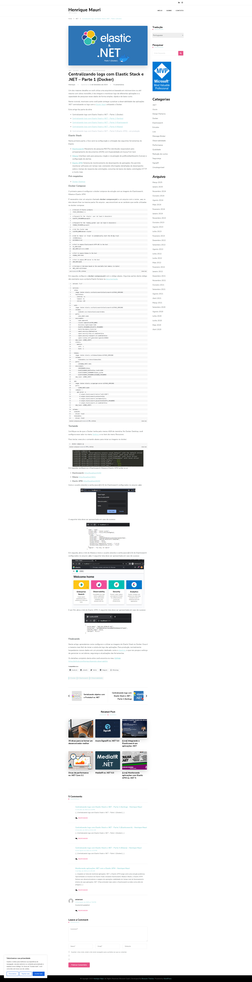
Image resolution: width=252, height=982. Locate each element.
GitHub (84, 271)
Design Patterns (159, 114)
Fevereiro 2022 (158, 267)
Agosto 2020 (157, 311)
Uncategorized (158, 167)
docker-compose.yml (75, 421)
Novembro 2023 (159, 218)
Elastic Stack (101, 104)
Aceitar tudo (38, 974)
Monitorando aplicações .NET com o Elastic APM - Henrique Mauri (102, 868)
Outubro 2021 (158, 285)
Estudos (155, 127)
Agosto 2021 (157, 294)
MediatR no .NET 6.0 (104, 773)
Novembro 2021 (159, 280)
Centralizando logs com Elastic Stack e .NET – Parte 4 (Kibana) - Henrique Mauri (108, 848)
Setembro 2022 (158, 245)
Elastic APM (77, 163)
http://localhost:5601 (87, 477)
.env (70, 271)
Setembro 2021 (158, 289)
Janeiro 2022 (157, 271)
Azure (154, 109)
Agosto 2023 (157, 227)
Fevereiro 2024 (158, 209)
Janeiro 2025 (157, 187)
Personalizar (12, 974)
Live (154, 132)
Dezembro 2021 (159, 276)
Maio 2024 (156, 204)
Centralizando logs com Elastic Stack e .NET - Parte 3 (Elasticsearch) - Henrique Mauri (111, 827)
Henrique (71, 85)
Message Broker (158, 136)
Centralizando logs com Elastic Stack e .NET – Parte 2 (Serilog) (97, 118)
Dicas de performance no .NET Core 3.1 (78, 774)
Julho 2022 (157, 254)
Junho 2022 (157, 258)
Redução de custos (160, 154)
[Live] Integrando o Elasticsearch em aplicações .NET (131, 743)
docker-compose (74, 447)
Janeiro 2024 (157, 213)
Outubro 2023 (158, 222)
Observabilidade (99, 70)
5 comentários (118, 85)
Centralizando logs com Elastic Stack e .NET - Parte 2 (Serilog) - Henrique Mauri (108, 807)
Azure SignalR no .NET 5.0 (107, 741)
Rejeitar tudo (26, 974)
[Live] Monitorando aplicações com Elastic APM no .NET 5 (132, 775)
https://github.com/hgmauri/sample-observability (88, 661)
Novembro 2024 (159, 191)
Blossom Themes (148, 979)
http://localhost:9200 (92, 473)
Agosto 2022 (157, 249)
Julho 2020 (157, 316)
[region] (108, 239)
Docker (76, 70)
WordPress (167, 979)
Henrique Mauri (84, 10)
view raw (144, 271)
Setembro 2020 (158, 307)
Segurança (156, 158)
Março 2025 (157, 182)
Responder (83, 818)
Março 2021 (157, 303)
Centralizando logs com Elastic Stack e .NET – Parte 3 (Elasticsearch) (100, 122)
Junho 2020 (157, 320)
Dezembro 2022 (159, 240)
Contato (180, 11)
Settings (96, 434)
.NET (70, 70)
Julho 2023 (157, 231)
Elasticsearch (85, 70)
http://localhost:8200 (91, 481)
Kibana (75, 156)
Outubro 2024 (158, 196)
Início (160, 11)
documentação (112, 279)
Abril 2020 (156, 329)
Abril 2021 (156, 298)
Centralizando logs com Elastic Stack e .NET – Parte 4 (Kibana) (97, 126)
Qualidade (156, 149)
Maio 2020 (156, 325)
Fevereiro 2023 (158, 236)
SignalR (155, 163)
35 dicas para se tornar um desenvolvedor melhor (80, 742)
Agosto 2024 (157, 200)
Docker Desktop (78, 181)
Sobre (169, 11)
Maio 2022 (156, 262)
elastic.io (122, 650)
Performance (157, 145)
